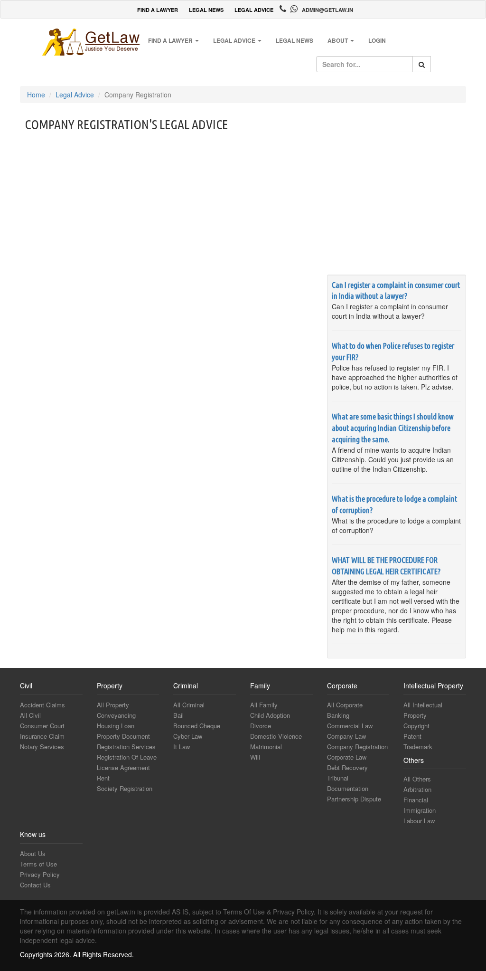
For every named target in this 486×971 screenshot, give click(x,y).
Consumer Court (42, 725)
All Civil (30, 715)
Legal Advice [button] (235, 40)
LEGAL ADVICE (253, 9)
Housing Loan (115, 725)
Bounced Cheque (196, 725)
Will (255, 757)
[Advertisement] (243, 203)
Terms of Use (38, 863)
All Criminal (189, 704)
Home (36, 94)
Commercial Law (350, 725)
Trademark (417, 746)
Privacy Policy (40, 874)
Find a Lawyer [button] (171, 40)
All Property (113, 704)
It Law (181, 746)
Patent (412, 736)
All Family (264, 704)
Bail (178, 715)
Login (377, 40)
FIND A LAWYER (157, 9)
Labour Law (419, 820)
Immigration (419, 810)
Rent (103, 777)
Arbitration (417, 789)
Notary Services (42, 746)
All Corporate (345, 704)
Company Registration (357, 746)
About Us (33, 853)
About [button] (338, 40)
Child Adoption (270, 715)
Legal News (294, 40)
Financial (415, 799)
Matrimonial (266, 746)
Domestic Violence (276, 736)
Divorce (260, 725)
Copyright (416, 725)
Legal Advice (75, 94)
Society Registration (124, 788)
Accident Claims (42, 704)
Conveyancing (116, 715)
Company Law (346, 736)
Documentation (347, 788)
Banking (338, 715)
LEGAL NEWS (206, 9)
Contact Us (35, 884)
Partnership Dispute (354, 798)
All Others (417, 778)
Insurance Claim (42, 736)
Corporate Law (346, 757)
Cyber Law (187, 736)
